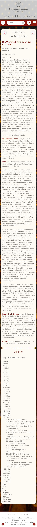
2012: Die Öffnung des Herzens (17, 454)
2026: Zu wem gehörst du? (16, 419)
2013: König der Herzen (14, 452)
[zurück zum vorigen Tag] (4, 33)
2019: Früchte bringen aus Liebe (18, 439)
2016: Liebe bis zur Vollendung (17, 445)
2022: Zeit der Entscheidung (16, 430)
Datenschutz (24, 514)
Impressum (12, 514)
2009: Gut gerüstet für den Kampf (19, 463)
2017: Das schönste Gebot (15, 443)
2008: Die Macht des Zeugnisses (18, 465)
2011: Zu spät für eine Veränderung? (19, 456)
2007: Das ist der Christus (15, 467)
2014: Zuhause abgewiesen (16, 450)
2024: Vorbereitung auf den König (19, 426)
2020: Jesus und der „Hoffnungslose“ (20, 437)
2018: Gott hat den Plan (15, 441)
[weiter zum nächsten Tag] (33, 33)
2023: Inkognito (12, 428)
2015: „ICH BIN (11, 447)
